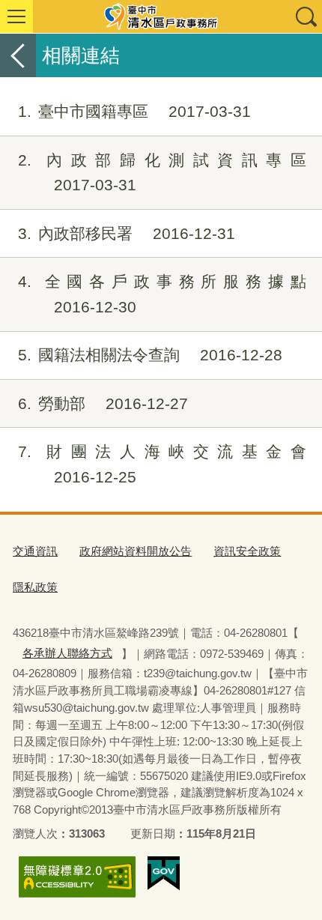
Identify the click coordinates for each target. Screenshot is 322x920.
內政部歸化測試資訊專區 (162, 172)
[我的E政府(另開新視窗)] (164, 873)
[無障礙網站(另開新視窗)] (77, 877)
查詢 (305, 16)
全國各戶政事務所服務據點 (162, 294)
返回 (18, 55)
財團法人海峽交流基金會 (162, 464)
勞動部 (103, 403)
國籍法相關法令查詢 (150, 354)
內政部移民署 (126, 233)
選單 (16, 16)
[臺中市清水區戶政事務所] (161, 16)
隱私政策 (35, 587)
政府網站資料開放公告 (135, 551)
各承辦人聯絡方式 (67, 653)
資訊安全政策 (247, 551)
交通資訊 (35, 551)
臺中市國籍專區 (134, 111)
